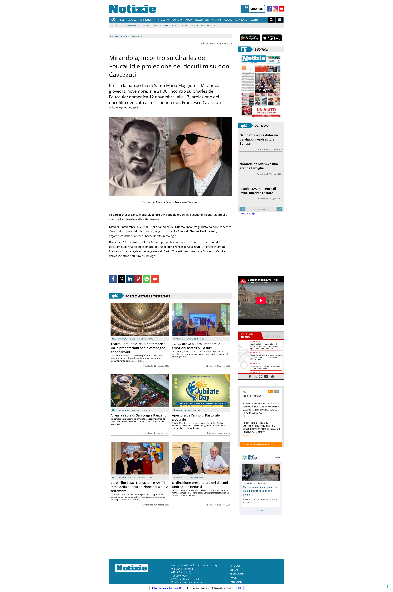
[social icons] (250, 376)
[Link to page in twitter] (121, 279)
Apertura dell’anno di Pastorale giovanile (196, 417)
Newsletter (202, 19)
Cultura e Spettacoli (165, 25)
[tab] (249, 335)
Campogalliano (133, 410)
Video (188, 19)
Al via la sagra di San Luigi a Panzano (138, 415)
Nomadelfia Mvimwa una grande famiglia (258, 137)
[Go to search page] (271, 20)
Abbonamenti (237, 573)
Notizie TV (213, 25)
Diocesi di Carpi (210, 565)
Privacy (233, 577)
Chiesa (145, 25)
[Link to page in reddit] (155, 279)
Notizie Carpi (247, 213)
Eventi (254, 19)
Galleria (177, 19)
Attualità (116, 25)
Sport (183, 25)
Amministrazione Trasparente (229, 19)
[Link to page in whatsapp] (146, 279)
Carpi (128, 338)
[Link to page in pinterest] (138, 279)
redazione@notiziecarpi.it (124, 107)
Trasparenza (236, 581)
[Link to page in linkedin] (130, 279)
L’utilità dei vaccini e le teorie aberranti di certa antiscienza (257, 188)
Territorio (131, 25)
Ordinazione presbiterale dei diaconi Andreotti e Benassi (200, 484)
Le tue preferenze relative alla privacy (210, 588)
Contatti (234, 569)
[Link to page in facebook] (113, 279)
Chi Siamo (235, 565)
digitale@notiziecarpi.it (191, 582)
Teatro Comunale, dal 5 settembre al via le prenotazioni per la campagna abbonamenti (138, 348)
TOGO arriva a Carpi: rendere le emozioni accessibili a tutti (196, 346)
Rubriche (145, 19)
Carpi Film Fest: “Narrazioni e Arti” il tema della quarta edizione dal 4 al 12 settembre (139, 486)
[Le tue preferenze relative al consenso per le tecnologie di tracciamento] (388, 587)
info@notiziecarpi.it (189, 579)
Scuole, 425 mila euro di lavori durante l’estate (257, 162)
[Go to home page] (113, 20)
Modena (198, 477)
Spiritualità (161, 19)
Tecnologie (197, 25)
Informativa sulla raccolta (167, 588)
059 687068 (182, 575)
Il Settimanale (128, 19)
